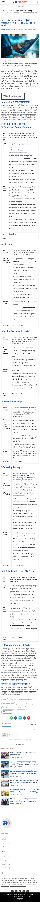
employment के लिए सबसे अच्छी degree (21, 700)
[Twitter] (16, 892)
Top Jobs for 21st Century (23, 11)
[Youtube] (27, 892)
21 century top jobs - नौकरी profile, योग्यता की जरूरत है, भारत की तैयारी (18, 23)
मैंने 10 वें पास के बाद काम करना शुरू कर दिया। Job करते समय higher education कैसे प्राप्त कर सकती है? (24, 782)
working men (7, 712)
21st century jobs (8, 708)
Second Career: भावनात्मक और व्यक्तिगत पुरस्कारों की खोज (23, 753)
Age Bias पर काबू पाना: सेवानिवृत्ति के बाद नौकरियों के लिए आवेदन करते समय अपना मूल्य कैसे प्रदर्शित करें (24, 764)
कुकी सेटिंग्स (4, 860)
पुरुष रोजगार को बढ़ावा (8, 704)
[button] (3, 2)
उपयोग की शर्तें (5, 864)
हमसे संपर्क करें (5, 843)
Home (3, 11)
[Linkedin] (24, 892)
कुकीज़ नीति (27, 896)
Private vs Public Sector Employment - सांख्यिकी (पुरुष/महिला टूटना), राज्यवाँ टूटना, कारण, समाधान (23, 773)
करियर (3, 846)
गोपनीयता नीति (5, 857)
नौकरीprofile (21, 708)
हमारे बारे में (4, 839)
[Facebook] (12, 892)
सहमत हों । (20, 900)
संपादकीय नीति (5, 868)
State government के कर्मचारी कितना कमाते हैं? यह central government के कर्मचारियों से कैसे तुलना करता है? (24, 792)
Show (20, 96)
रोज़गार (10, 11)
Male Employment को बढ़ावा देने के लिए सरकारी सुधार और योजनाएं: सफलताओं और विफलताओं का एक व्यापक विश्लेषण (23, 801)
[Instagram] (20, 892)
